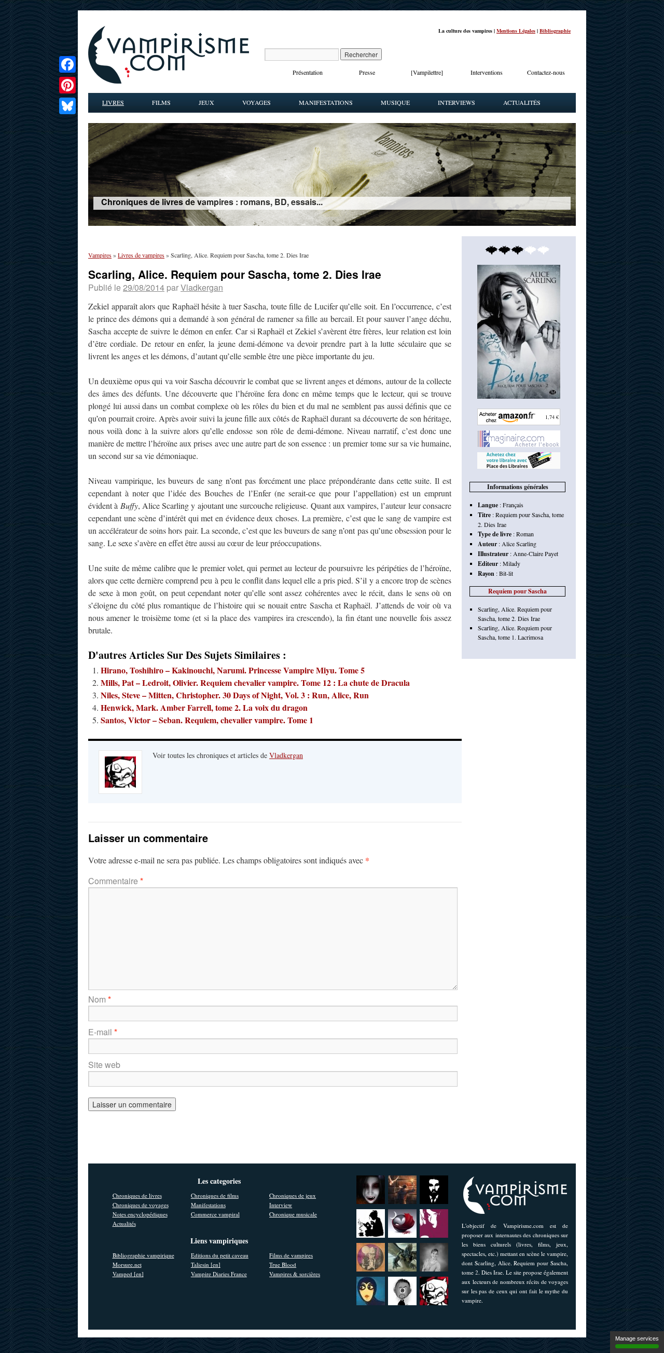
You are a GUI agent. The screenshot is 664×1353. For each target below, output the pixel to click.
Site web (104, 1065)
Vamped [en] (128, 1274)
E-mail (102, 1032)
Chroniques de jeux (292, 1195)
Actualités (522, 102)
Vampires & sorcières (294, 1274)
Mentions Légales (515, 30)
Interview (280, 1205)
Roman (525, 534)
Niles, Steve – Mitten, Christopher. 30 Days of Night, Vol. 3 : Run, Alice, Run (235, 695)
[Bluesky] (67, 106)
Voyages (256, 102)
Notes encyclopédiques (140, 1214)
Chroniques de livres (137, 1195)
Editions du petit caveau (219, 1255)
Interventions (487, 72)
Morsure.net (127, 1264)
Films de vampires (291, 1255)
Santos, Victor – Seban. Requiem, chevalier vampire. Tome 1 (207, 720)
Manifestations (326, 102)
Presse (367, 72)
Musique (395, 102)
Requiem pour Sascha (517, 591)
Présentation (308, 72)
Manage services (637, 1338)
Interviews (456, 102)
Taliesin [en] (205, 1264)
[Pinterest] (67, 85)
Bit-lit (506, 573)
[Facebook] (67, 64)
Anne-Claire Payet (535, 553)
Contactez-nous (546, 72)
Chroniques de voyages (141, 1205)
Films (161, 102)
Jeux (206, 102)
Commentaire (115, 881)
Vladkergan (202, 287)
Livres (113, 102)
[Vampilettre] (427, 72)
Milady (511, 563)
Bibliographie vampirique (143, 1255)
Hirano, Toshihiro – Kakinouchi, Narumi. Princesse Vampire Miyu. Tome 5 (233, 670)
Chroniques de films (215, 1195)
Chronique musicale (293, 1214)
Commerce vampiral (215, 1214)
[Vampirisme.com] (168, 81)
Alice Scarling (519, 543)
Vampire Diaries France (219, 1274)
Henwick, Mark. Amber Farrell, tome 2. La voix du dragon (204, 707)
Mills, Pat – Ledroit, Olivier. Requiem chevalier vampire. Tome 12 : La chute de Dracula (255, 682)
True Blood (282, 1264)
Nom (99, 999)
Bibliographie (555, 30)
